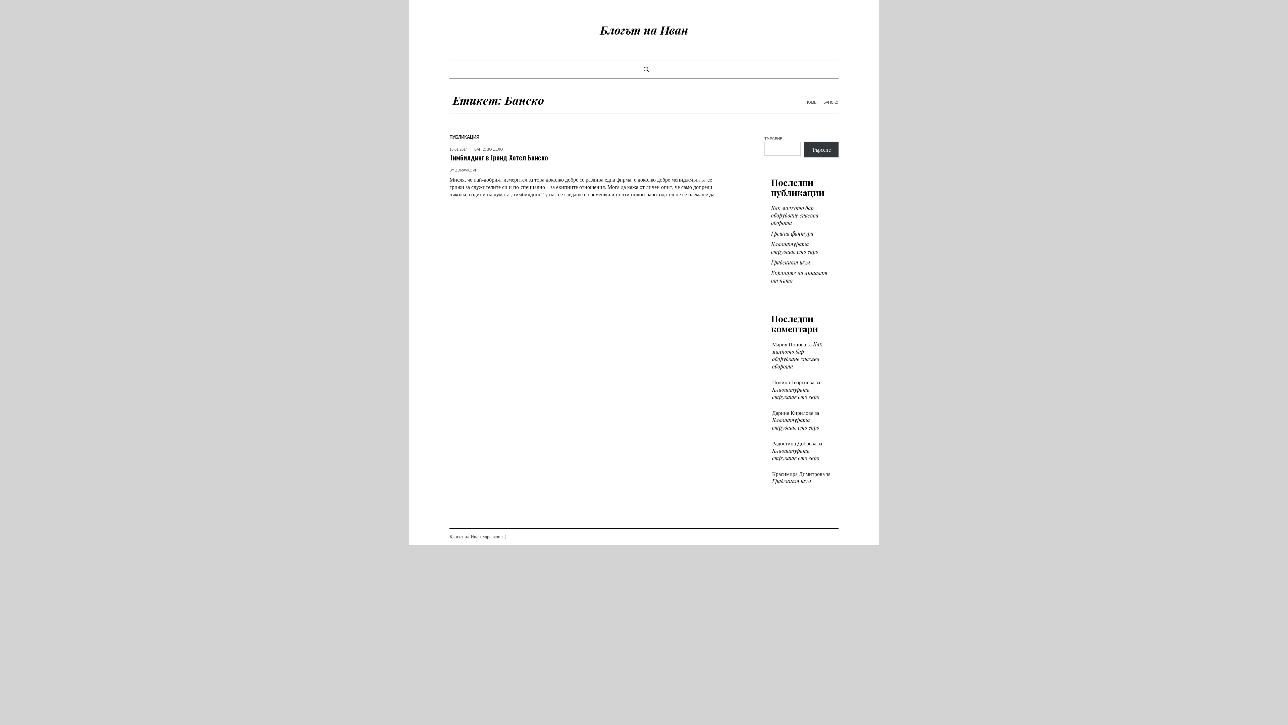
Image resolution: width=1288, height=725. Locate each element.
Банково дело (488, 149)
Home (810, 102)
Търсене (773, 139)
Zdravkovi (465, 170)
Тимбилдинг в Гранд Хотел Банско (498, 157)
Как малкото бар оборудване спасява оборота (794, 215)
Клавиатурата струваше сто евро (794, 248)
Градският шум (790, 262)
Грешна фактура (792, 233)
